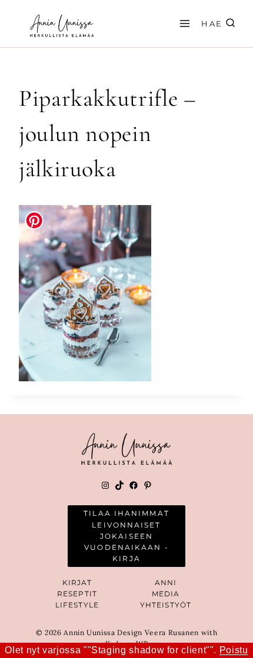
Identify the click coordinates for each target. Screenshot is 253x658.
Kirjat (77, 582)
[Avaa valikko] (183, 23)
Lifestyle (77, 604)
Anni (166, 582)
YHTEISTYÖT (165, 604)
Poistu (233, 650)
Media (166, 593)
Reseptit (77, 593)
